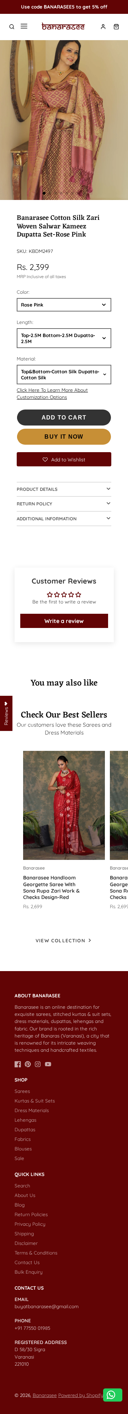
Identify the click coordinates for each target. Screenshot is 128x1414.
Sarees (22, 1091)
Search (22, 1185)
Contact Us (27, 1262)
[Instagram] (37, 1064)
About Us (25, 1195)
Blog (20, 1205)
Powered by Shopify (80, 1395)
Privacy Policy (30, 1224)
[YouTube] (48, 1064)
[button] (44, 193)
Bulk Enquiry (29, 1272)
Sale (19, 1158)
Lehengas (25, 1120)
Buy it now (64, 437)
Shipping (24, 1233)
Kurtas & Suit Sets (35, 1101)
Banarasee (45, 1395)
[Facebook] (18, 1064)
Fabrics (23, 1139)
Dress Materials (32, 1110)
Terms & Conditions (36, 1253)
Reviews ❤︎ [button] (6, 713)
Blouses (23, 1148)
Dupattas (25, 1129)
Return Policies (31, 1214)
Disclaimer (26, 1243)
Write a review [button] (64, 620)
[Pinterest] (28, 1064)
